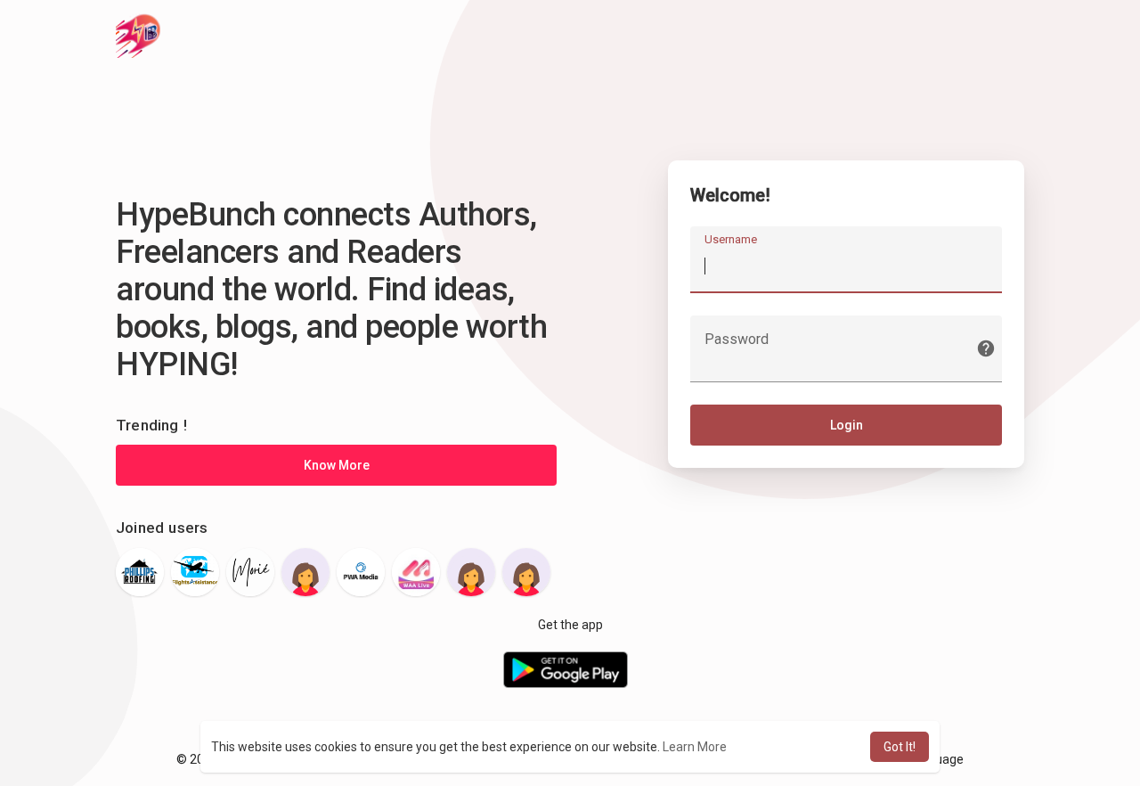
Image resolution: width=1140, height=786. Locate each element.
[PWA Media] (361, 572)
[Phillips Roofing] (140, 572)
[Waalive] (416, 572)
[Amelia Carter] (305, 572)
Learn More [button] (695, 747)
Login (846, 425)
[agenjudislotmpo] (526, 572)
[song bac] (471, 572)
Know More (337, 465)
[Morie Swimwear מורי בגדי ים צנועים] (250, 572)
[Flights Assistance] (195, 572)
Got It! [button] (900, 747)
